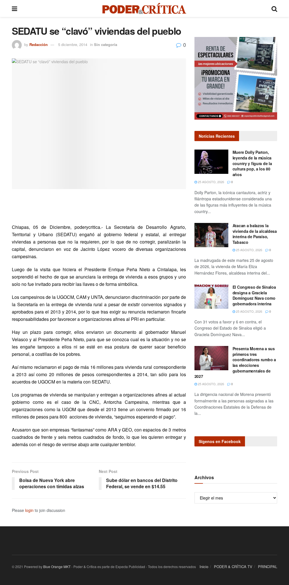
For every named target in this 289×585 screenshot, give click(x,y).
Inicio (204, 566)
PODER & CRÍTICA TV (233, 566)
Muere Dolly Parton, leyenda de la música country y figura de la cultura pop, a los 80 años (252, 163)
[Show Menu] (14, 8)
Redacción (38, 44)
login (29, 510)
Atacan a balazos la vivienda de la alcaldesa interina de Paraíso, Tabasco (255, 234)
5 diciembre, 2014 (72, 44)
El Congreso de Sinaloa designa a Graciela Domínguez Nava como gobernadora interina (254, 295)
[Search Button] (274, 8)
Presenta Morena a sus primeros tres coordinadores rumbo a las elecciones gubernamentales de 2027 (235, 362)
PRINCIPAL (267, 566)
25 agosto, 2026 (210, 181)
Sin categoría (105, 44)
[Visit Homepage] (144, 8)
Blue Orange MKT (57, 566)
